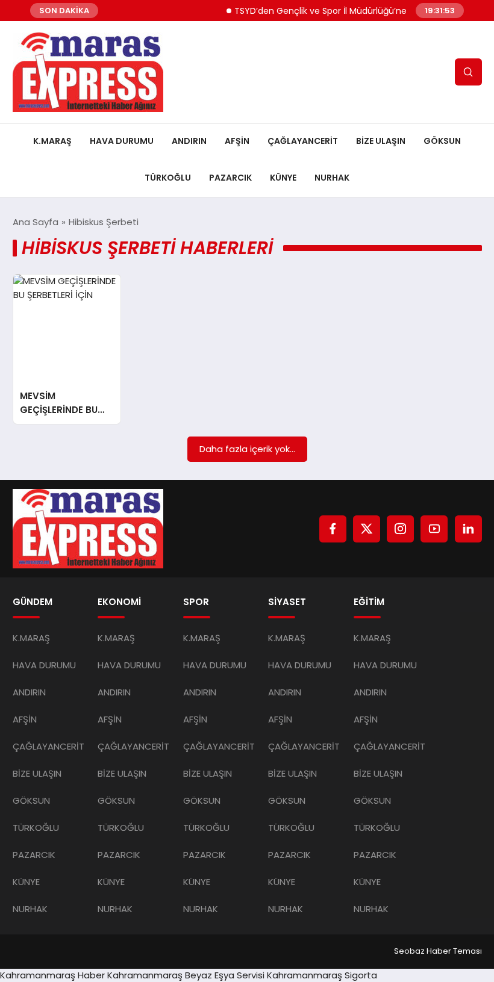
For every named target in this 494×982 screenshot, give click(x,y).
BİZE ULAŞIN (380, 141)
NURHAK (331, 178)
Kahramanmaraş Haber (52, 975)
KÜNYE (283, 178)
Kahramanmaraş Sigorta (322, 975)
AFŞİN (237, 141)
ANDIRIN (189, 141)
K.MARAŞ (52, 141)
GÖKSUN (442, 141)
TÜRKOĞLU (168, 178)
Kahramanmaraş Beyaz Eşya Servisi (185, 975)
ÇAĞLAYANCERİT (302, 141)
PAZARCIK (230, 178)
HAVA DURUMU (122, 141)
